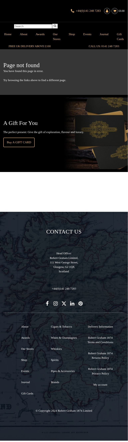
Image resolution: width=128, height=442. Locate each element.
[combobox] (33, 26)
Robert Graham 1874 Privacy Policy (100, 371)
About (23, 34)
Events (87, 34)
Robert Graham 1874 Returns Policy (100, 355)
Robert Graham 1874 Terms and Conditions (100, 340)
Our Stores (56, 37)
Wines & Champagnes (64, 337)
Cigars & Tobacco (61, 326)
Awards (40, 34)
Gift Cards (120, 37)
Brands (55, 382)
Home (7, 34)
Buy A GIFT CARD (19, 142)
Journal (104, 34)
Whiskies (56, 348)
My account (100, 384)
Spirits (55, 360)
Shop (72, 34)
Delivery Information (100, 326)
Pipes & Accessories (63, 371)
